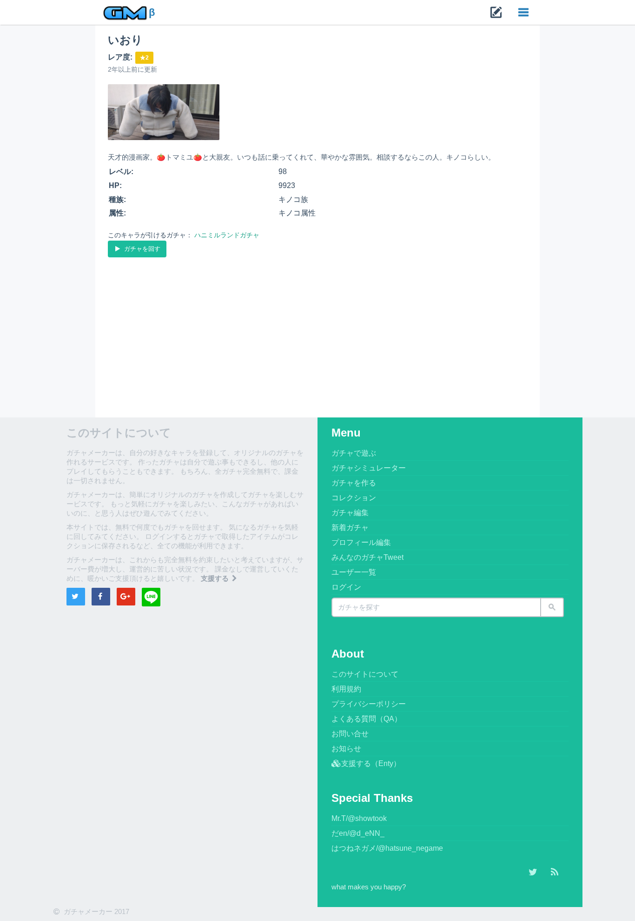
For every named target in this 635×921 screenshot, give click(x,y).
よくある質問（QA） (366, 719)
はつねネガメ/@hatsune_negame (387, 848)
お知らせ (346, 749)
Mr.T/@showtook (359, 818)
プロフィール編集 (361, 542)
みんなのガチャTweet (367, 557)
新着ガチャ (350, 527)
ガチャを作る (353, 483)
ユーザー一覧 (353, 572)
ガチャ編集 (350, 513)
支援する (216, 578)
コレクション (353, 498)
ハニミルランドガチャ (226, 235)
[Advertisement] (317, 329)
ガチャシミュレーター (368, 468)
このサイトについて (364, 674)
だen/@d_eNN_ (357, 833)
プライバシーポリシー (368, 704)
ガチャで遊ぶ (353, 453)
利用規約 (346, 689)
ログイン (346, 587)
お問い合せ (350, 734)
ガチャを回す (141, 248)
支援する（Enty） (371, 763)
